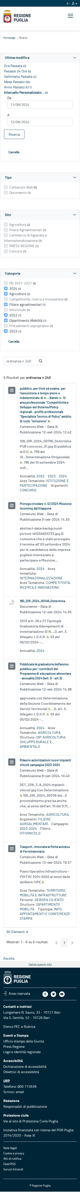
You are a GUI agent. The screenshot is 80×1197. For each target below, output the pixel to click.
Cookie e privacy (13, 1153)
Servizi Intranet (13, 1169)
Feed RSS (9, 1164)
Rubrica (29, 1026)
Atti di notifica (12, 1158)
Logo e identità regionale (22, 1051)
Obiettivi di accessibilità (21, 1071)
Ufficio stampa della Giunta (23, 1041)
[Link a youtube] (62, 994)
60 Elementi (19, 932)
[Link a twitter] (53, 994)
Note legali (10, 1148)
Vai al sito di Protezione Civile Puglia (30, 1121)
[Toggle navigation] (70, 16)
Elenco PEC (11, 1026)
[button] (40, 58)
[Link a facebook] (45, 994)
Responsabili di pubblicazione (25, 1106)
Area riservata (19, 993)
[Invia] (40, 361)
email (20, 1091)
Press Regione (14, 1046)
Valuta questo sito (40, 964)
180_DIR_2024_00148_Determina (42, 601)
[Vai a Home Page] (17, 16)
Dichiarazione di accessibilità (24, 1066)
